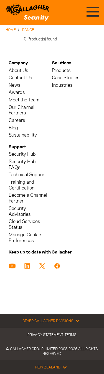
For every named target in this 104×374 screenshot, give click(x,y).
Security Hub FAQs (22, 164)
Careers (17, 120)
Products (61, 70)
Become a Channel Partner (28, 198)
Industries (62, 85)
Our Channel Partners (21, 110)
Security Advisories (20, 211)
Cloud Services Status (24, 224)
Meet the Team (24, 100)
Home (11, 29)
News (14, 85)
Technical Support (27, 175)
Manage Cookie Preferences (25, 238)
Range (28, 29)
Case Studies (65, 78)
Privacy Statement (45, 334)
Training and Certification (21, 185)
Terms (71, 334)
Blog (13, 128)
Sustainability (23, 135)
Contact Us (20, 78)
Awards (17, 92)
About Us (18, 70)
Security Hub (22, 154)
